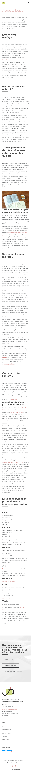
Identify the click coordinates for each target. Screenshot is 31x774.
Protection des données (14, 763)
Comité (4, 726)
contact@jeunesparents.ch (9, 709)
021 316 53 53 (6, 598)
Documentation (6, 733)
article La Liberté (12, 399)
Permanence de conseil (8, 569)
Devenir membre (10, 665)
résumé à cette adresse (16, 412)
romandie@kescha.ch (8, 364)
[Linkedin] (18, 766)
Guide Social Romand (8, 60)
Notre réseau (6, 740)
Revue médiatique (7, 729)
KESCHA (4, 357)
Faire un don (9, 660)
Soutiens (4, 736)
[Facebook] (13, 766)
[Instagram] (15, 766)
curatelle (6, 264)
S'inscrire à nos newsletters (13, 671)
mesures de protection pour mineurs (12, 462)
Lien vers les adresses (8, 581)
